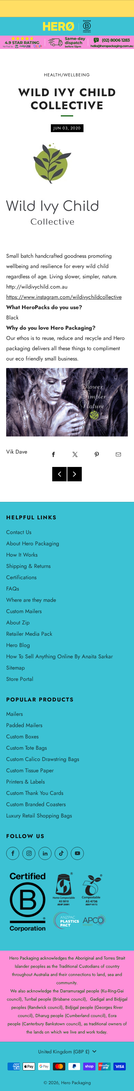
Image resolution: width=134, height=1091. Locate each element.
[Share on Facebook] (53, 454)
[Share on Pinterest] (96, 454)
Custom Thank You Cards (34, 793)
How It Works (21, 555)
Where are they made (31, 600)
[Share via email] (118, 454)
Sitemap (15, 668)
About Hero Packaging (32, 543)
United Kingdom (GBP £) (63, 1051)
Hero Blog (18, 645)
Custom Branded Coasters (36, 804)
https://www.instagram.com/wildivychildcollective (64, 297)
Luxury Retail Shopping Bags (39, 816)
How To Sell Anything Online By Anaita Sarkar (59, 656)
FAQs (12, 589)
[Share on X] (74, 454)
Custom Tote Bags (26, 748)
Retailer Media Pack (29, 634)
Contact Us (18, 532)
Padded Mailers (24, 725)
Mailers (14, 714)
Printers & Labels (25, 782)
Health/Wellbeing (67, 75)
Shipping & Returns (28, 566)
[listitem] (67, 8)
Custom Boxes (22, 736)
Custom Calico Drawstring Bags (42, 759)
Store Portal (19, 679)
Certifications (21, 577)
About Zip (18, 622)
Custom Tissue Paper (30, 770)
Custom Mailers (24, 611)
